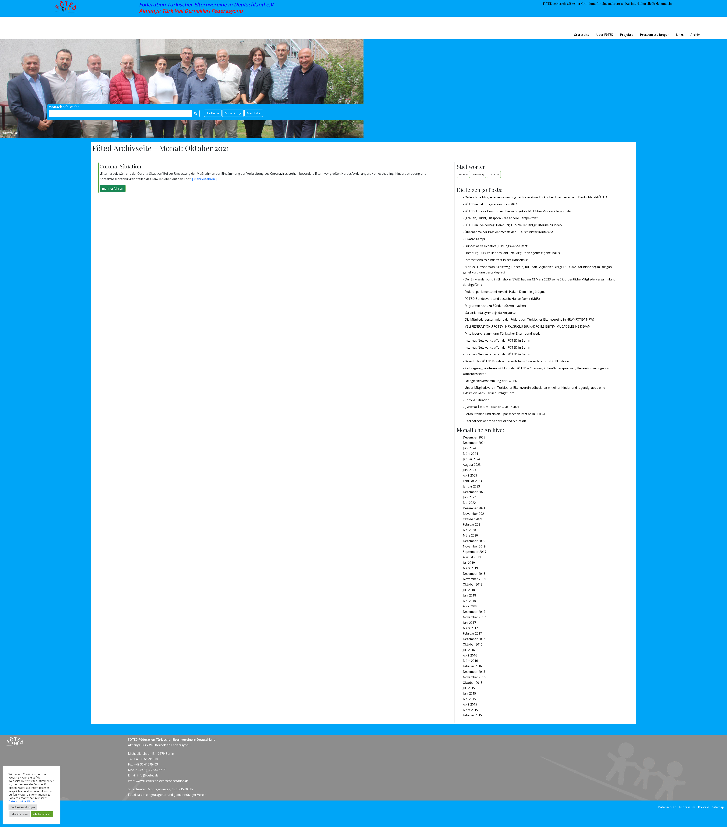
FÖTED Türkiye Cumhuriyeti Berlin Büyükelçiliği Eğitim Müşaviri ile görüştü (518, 211)
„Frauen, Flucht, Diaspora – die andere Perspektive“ (501, 218)
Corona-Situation (477, 400)
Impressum (687, 807)
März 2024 (470, 454)
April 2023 (470, 475)
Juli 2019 (469, 563)
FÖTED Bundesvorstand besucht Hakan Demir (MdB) (502, 299)
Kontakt (703, 807)
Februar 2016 (472, 666)
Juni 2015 (469, 693)
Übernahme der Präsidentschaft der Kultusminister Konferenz (509, 232)
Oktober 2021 (472, 519)
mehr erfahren (112, 188)
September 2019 (474, 552)
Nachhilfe (254, 113)
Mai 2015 (469, 699)
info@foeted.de (147, 775)
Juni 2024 (469, 448)
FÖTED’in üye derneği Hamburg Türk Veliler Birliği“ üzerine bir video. (513, 225)
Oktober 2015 (472, 683)
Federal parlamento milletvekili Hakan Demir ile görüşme (505, 292)
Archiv (695, 35)
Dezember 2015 (474, 672)
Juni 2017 (469, 623)
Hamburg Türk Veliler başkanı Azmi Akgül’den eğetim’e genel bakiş (512, 253)
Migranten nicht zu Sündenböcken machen (495, 306)
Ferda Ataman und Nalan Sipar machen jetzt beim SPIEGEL (506, 414)
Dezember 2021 (474, 508)
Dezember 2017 (474, 612)
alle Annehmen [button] (42, 814)
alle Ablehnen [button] (20, 814)
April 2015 (470, 704)
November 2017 (474, 617)
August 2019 (472, 557)
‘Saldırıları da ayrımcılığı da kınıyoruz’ (490, 313)
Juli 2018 (469, 590)
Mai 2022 (469, 503)
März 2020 (470, 535)
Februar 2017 (472, 633)
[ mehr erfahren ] (204, 179)
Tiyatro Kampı (475, 239)
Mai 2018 (469, 601)
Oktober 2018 (472, 584)
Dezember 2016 (474, 639)
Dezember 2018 (474, 574)
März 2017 (470, 628)
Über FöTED (604, 35)
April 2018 (470, 606)
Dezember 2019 (474, 541)
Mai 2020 (469, 530)
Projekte (626, 35)
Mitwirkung (233, 113)
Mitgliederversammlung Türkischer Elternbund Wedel (503, 333)
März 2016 (470, 661)
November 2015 (474, 677)
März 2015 (470, 710)
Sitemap (718, 807)
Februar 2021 (472, 524)
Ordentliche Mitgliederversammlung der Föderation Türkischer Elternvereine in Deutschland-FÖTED (536, 197)
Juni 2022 (469, 497)
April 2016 (470, 655)
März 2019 (470, 568)
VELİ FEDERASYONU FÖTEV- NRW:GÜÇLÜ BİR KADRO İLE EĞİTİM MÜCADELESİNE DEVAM (528, 326)
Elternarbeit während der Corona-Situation (495, 421)
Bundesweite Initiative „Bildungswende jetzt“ (496, 246)
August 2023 (472, 465)
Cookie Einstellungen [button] (23, 807)
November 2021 (474, 514)
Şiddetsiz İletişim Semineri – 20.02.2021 (492, 407)
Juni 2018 (469, 595)
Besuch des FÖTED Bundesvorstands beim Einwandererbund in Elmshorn (517, 361)
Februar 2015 (472, 715)
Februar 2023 (472, 481)
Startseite (582, 35)
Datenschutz (667, 807)
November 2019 (474, 546)
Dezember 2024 (474, 443)
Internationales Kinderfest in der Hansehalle (496, 260)
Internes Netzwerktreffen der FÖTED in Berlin (497, 340)
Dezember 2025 (474, 437)
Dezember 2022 (474, 492)
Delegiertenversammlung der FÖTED (491, 381)
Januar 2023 (471, 486)
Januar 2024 (471, 459)
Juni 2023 (469, 470)
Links (680, 35)
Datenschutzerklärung (22, 801)
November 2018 (474, 579)
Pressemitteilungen (654, 35)
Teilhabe (213, 113)
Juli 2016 (469, 650)
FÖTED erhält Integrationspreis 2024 (491, 204)
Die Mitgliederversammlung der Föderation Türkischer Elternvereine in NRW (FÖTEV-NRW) (529, 319)
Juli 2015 (469, 688)
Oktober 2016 (472, 644)
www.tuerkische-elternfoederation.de (162, 781)
